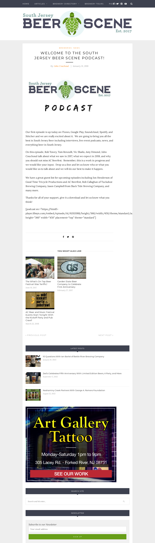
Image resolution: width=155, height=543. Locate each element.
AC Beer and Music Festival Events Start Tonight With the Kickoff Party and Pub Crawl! (40, 316)
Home (26, 4)
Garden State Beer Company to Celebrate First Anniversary (69, 284)
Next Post (105, 335)
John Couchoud (61, 66)
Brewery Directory (65, 4)
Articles (40, 4)
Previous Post (36, 335)
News (76, 48)
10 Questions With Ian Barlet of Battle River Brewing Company (73, 356)
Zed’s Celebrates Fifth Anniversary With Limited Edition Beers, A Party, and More (82, 373)
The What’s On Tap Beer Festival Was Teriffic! (38, 283)
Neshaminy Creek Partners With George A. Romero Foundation (74, 390)
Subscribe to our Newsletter (43, 524)
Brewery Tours (94, 4)
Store (26, 11)
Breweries (65, 48)
